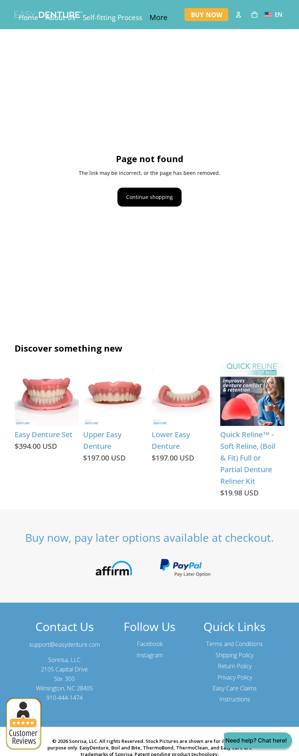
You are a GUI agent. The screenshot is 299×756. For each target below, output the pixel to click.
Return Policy (235, 666)
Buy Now (206, 14)
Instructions (234, 699)
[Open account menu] (238, 15)
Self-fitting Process (112, 17)
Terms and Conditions (234, 644)
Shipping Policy (234, 655)
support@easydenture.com (64, 645)
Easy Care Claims (235, 688)
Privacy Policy (234, 677)
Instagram (149, 655)
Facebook (150, 644)
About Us (60, 17)
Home (28, 17)
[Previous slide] (20, 394)
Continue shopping (149, 196)
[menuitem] (158, 17)
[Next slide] (73, 394)
